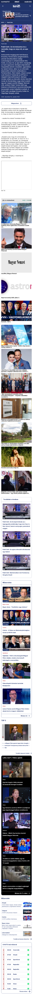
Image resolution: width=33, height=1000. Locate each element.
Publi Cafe (10, 22)
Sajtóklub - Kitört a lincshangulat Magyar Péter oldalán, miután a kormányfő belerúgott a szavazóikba (15, 658)
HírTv (2, 22)
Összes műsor (23, 991)
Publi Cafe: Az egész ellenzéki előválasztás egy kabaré (16, 551)
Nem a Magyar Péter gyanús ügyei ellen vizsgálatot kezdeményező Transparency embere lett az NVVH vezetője (16, 745)
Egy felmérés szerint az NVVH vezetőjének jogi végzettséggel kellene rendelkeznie (16, 809)
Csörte (4, 627)
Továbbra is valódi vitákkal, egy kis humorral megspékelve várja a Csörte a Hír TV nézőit (16, 861)
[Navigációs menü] (2, 6)
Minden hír (24, 716)
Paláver (5, 830)
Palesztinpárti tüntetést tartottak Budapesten (13, 684)
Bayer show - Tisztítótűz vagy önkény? (15, 607)
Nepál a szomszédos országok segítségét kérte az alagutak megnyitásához (16, 887)
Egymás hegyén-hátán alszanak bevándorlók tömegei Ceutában (13, 783)
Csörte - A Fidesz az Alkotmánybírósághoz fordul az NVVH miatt (16, 631)
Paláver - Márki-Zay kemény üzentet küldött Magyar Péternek (14, 834)
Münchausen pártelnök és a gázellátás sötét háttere (23, 15)
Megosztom (15, 103)
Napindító (16, 964)
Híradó (4, 903)
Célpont (4, 910)
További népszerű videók (22, 753)
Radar (15, 974)
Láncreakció (6, 933)
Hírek (4, 680)
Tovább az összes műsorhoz (21, 939)
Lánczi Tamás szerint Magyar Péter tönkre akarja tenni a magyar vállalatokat (16, 710)
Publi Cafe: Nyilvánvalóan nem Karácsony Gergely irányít (16, 574)
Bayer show (6, 604)
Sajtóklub (5, 653)
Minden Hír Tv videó (21, 893)
